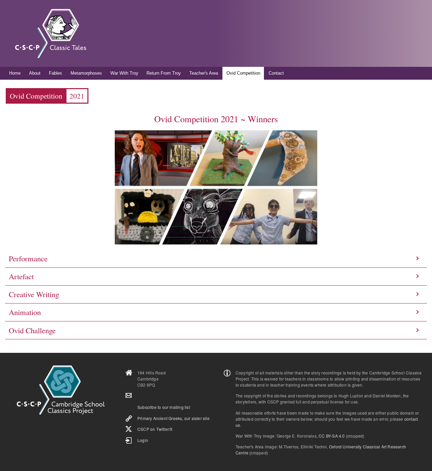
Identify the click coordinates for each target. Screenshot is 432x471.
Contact (276, 73)
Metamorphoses (86, 73)
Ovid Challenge (32, 330)
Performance (28, 258)
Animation (25, 312)
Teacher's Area (203, 73)
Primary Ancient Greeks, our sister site (173, 418)
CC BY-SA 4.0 (332, 436)
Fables (55, 73)
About (34, 73)
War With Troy (124, 73)
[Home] (50, 33)
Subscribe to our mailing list (163, 407)
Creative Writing (34, 294)
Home (15, 73)
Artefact (21, 276)
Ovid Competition (243, 73)
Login (142, 440)
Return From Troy (163, 73)
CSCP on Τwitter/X (154, 429)
